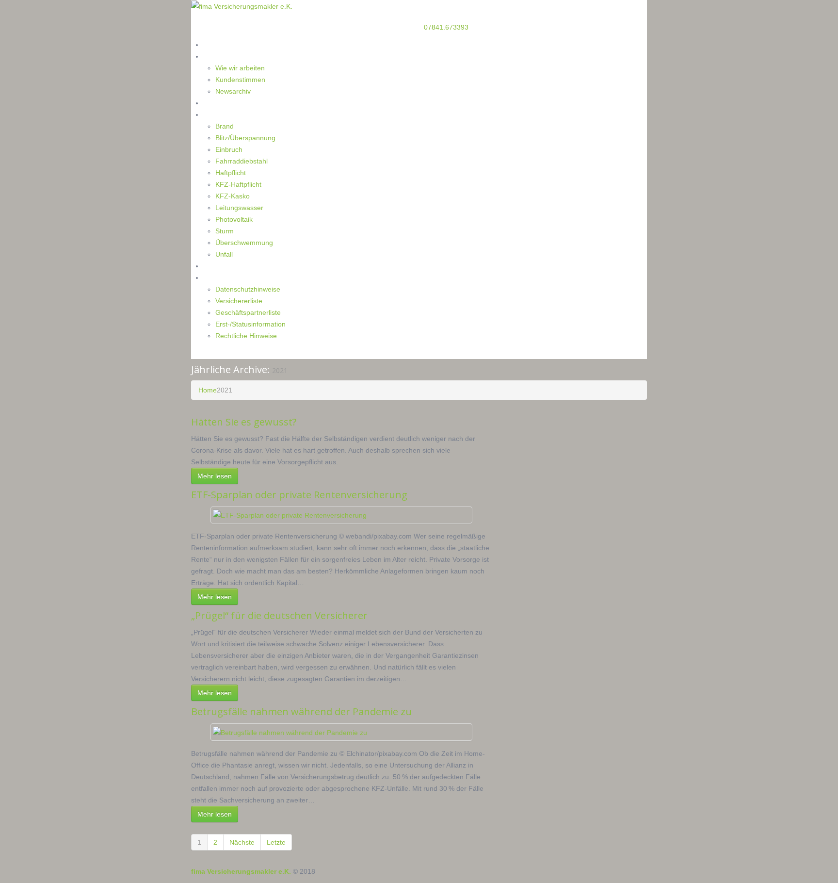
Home (213, 44)
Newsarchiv (233, 91)
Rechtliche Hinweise (246, 336)
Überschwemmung (244, 242)
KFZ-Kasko (232, 196)
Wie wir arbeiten (240, 68)
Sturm (224, 231)
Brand (224, 126)
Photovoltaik (234, 219)
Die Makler (220, 56)
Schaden (216, 114)
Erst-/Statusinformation (250, 324)
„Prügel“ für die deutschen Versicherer (279, 615)
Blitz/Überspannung (245, 138)
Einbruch (228, 149)
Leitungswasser (239, 208)
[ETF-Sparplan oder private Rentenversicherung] (290, 515)
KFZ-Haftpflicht (238, 184)
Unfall (224, 254)
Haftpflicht (230, 173)
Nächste (242, 842)
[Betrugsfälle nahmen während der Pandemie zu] (290, 732)
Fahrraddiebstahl (241, 161)
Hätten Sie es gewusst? (243, 421)
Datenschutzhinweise (247, 289)
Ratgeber (217, 102)
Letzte (276, 842)
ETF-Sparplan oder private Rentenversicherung (299, 494)
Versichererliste (238, 301)
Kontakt (215, 265)
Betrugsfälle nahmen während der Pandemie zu (301, 711)
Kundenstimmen (240, 79)
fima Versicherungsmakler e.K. (241, 871)
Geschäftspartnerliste (248, 312)
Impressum (221, 277)
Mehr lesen (214, 476)
